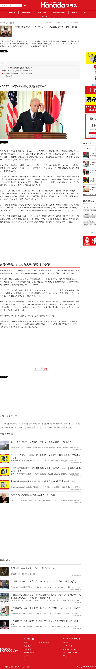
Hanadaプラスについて (70, 649)
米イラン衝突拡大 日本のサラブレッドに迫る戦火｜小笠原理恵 (41, 442)
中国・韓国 (42, 13)
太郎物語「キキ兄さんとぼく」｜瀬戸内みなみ (33, 568)
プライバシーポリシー (70, 652)
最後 (45, 369)
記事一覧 (65, 642)
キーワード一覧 (67, 646)
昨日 (89, 149)
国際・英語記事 (59, 13)
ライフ (74, 13)
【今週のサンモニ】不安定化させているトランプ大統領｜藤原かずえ (43, 581)
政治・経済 (26, 13)
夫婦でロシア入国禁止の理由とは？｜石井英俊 (33, 494)
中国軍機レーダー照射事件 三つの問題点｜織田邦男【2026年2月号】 (44, 481)
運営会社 (65, 656)
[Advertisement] (40, 242)
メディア (11, 13)
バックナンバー (48, 16)
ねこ (86, 13)
